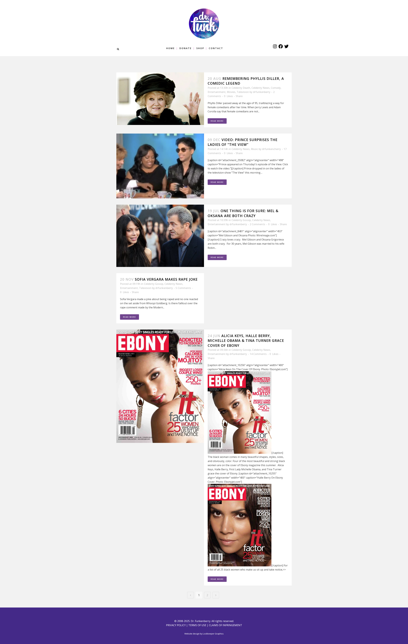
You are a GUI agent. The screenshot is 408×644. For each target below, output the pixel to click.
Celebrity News (260, 88)
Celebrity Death (241, 88)
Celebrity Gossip (241, 220)
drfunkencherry (271, 149)
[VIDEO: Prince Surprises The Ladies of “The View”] (160, 166)
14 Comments (258, 354)
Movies (231, 92)
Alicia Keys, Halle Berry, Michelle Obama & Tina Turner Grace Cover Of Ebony (246, 340)
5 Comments (183, 288)
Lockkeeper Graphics (213, 633)
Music (254, 149)
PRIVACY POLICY (176, 625)
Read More (217, 121)
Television (243, 92)
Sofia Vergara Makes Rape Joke (166, 279)
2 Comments (257, 224)
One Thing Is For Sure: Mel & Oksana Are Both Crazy (243, 213)
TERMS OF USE (197, 625)
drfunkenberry (261, 92)
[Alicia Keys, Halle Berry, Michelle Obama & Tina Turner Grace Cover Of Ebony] (160, 386)
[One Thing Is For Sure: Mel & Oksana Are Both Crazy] (160, 236)
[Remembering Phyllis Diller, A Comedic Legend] (160, 98)
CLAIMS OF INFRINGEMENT (225, 625)
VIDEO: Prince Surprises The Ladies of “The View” (242, 142)
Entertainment (217, 92)
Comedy (276, 88)
